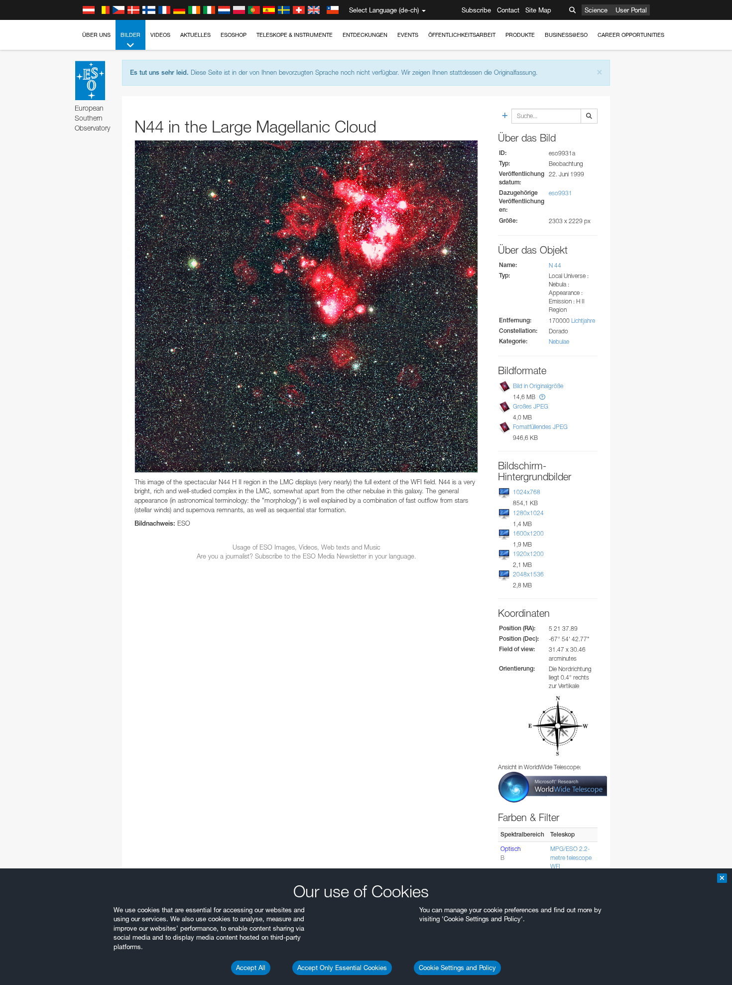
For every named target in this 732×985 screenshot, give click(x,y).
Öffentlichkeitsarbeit (461, 34)
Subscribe (476, 10)
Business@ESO (566, 34)
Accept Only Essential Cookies (342, 968)
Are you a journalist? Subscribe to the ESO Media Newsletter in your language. (306, 556)
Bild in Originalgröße (538, 386)
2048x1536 (528, 574)
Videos (160, 34)
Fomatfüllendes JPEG (540, 426)
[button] (542, 397)
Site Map (538, 10)
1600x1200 (528, 533)
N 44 (555, 265)
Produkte (520, 34)
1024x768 (526, 492)
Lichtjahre (583, 320)
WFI (555, 866)
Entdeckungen (365, 34)
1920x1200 (528, 554)
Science (596, 10)
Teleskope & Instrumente (294, 34)
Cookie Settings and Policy (457, 968)
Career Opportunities (631, 34)
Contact (508, 10)
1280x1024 (528, 513)
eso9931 (560, 193)
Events (407, 34)
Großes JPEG (530, 406)
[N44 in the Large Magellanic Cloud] (306, 306)
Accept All (250, 968)
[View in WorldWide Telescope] (553, 786)
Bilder (130, 34)
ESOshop (233, 34)
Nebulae (559, 341)
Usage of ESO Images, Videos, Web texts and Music (306, 547)
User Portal (631, 10)
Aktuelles (195, 34)
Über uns (96, 34)
